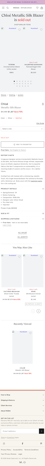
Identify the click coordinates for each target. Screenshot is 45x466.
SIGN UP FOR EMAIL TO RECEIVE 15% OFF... (22, 2)
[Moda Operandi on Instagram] (4, 443)
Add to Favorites (24, 144)
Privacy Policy (6, 450)
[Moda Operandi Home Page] (22, 7)
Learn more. (7, 225)
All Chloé (22, 232)
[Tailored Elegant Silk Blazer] (33, 43)
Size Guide (40, 123)
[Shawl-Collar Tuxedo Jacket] (11, 270)
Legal (20, 454)
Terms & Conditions (31, 450)
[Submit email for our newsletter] (41, 431)
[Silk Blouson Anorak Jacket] (33, 270)
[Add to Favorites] (19, 29)
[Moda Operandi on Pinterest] (41, 443)
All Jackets (23, 237)
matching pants (36, 181)
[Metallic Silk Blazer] (22, 347)
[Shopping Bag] (41, 7)
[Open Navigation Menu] (3, 7)
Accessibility (17, 450)
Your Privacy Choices (8, 454)
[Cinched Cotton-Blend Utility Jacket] (11, 43)
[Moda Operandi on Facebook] (22, 443)
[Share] (43, 104)
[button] (40, 310)
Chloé (4, 104)
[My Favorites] (37, 8)
